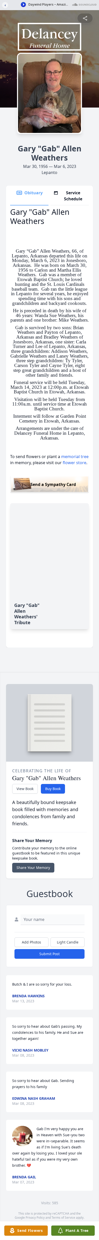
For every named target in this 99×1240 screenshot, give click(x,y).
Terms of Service (63, 1217)
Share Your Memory (33, 867)
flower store (74, 462)
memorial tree (75, 456)
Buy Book (53, 788)
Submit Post (49, 953)
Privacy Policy (35, 1217)
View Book (25, 788)
